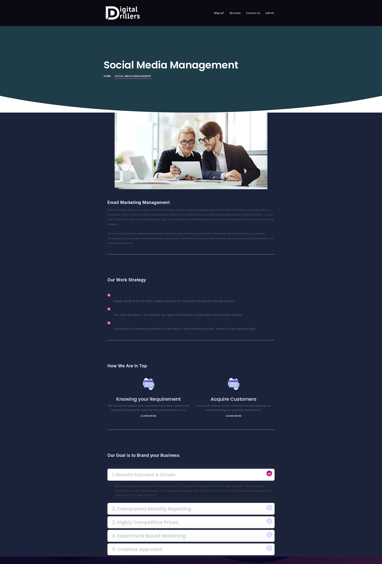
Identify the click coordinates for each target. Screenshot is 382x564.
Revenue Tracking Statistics (136, 323)
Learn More (149, 415)
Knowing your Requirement (148, 399)
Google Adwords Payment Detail (140, 295)
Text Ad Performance (130, 309)
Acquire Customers (234, 399)
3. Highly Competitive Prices (145, 522)
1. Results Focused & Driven (143, 474)
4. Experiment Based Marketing (149, 535)
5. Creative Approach (137, 549)
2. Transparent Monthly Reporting (151, 508)
